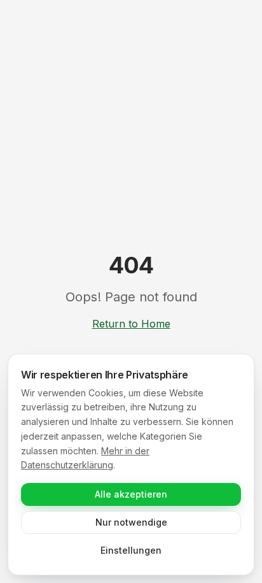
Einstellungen (131, 550)
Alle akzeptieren (131, 494)
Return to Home (131, 323)
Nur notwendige (131, 522)
